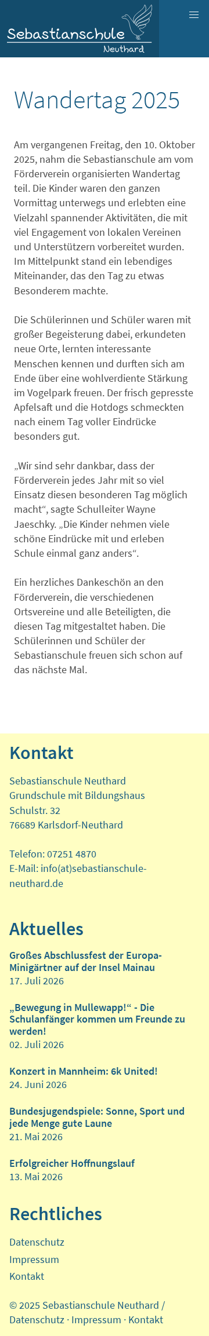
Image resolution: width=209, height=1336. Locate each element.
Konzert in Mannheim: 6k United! (83, 1071)
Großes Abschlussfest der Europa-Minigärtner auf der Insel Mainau (85, 960)
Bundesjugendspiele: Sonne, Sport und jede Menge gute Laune (97, 1116)
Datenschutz (36, 1242)
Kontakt (26, 1276)
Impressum (34, 1259)
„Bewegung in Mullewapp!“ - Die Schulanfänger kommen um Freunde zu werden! (97, 1019)
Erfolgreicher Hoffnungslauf (72, 1163)
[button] (194, 15)
